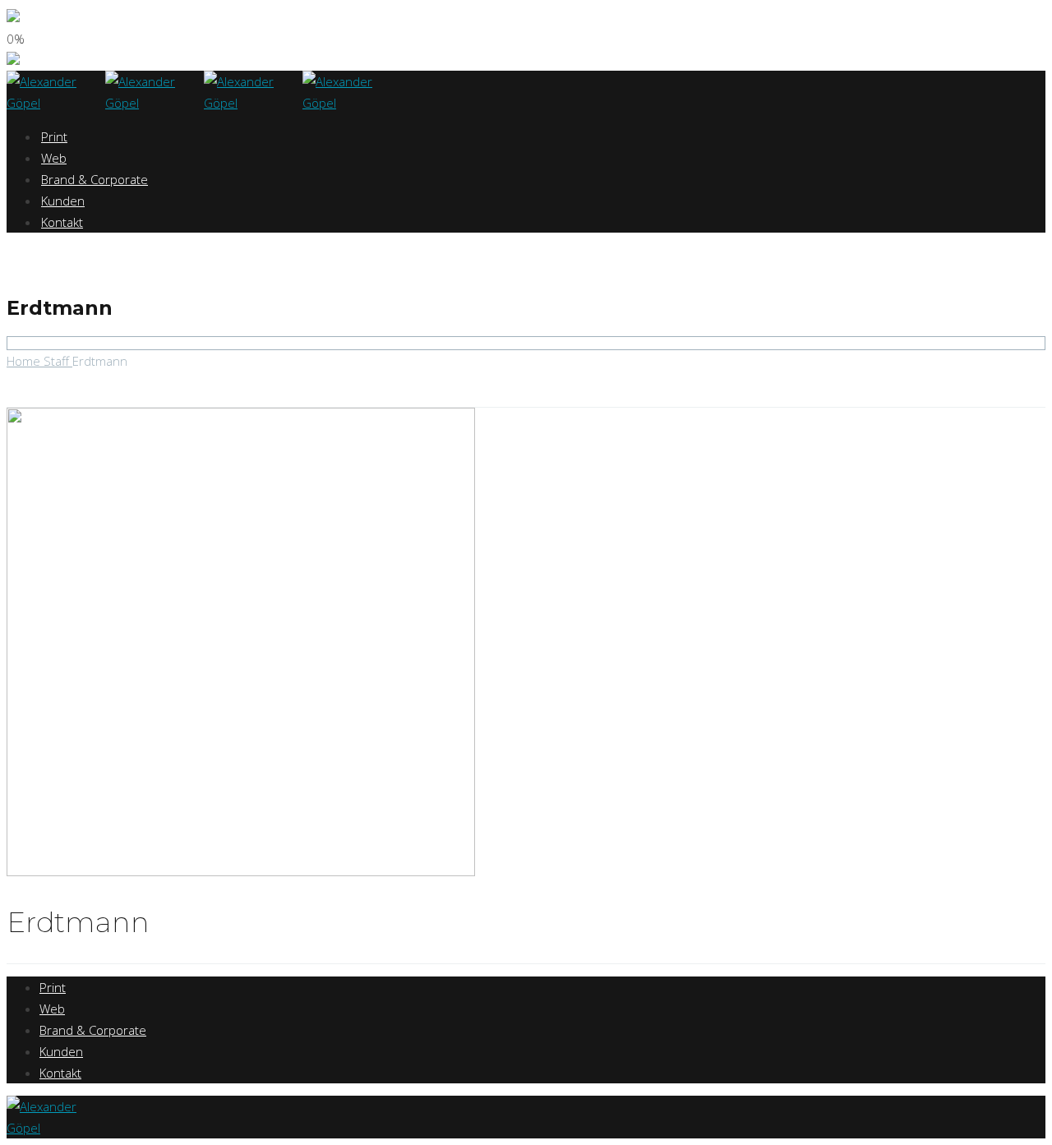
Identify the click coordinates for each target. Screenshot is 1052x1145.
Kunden (63, 200)
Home (25, 361)
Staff (58, 361)
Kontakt (62, 222)
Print (54, 136)
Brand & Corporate (94, 179)
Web (54, 158)
